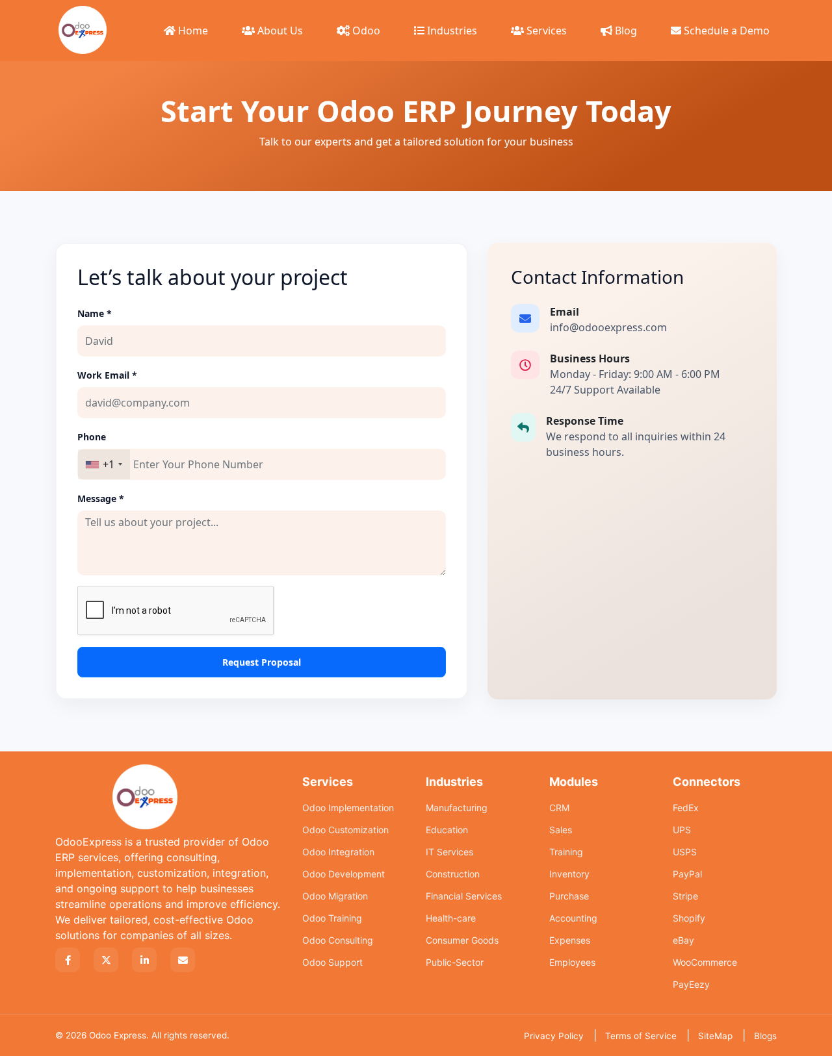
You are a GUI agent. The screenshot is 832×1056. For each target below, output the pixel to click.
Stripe (685, 895)
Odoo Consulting (337, 940)
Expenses (569, 940)
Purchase (569, 895)
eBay (683, 940)
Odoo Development (343, 873)
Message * (100, 498)
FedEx (686, 807)
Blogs (765, 1036)
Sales (560, 829)
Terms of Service (641, 1036)
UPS (682, 829)
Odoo (365, 30)
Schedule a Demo (725, 30)
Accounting (573, 918)
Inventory (569, 873)
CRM (559, 807)
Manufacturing (457, 807)
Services (545, 30)
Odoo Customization (345, 829)
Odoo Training (332, 918)
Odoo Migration (335, 895)
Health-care (451, 918)
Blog (624, 30)
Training (566, 851)
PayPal (687, 873)
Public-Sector (455, 962)
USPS (685, 851)
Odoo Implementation (348, 807)
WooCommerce (705, 962)
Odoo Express (117, 1035)
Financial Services (464, 895)
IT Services (449, 851)
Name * (94, 313)
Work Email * (107, 375)
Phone (91, 437)
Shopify (689, 918)
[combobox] (104, 464)
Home (192, 30)
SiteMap (715, 1036)
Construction (453, 873)
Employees (572, 962)
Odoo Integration (338, 851)
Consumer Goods (462, 940)
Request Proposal (261, 662)
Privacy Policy (554, 1036)
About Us (279, 30)
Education (447, 829)
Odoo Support (332, 962)
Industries (450, 30)
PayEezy (691, 984)
